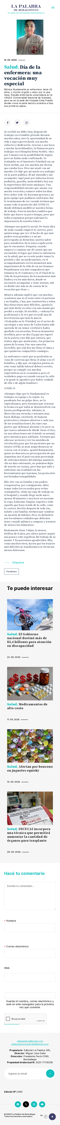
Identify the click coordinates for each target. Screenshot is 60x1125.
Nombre (10, 920)
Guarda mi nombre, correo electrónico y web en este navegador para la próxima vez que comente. (30, 1004)
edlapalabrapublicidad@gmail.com (30, 1044)
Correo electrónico (16, 946)
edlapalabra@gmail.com (30, 1041)
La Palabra (26, 8)
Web (7, 967)
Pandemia (11, 571)
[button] (52, 7)
